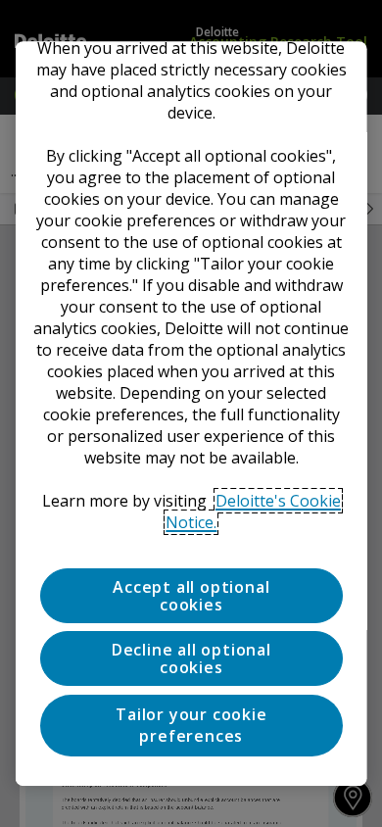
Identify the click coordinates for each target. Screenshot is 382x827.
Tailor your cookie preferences (191, 725)
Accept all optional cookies (191, 595)
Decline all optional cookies (190, 659)
